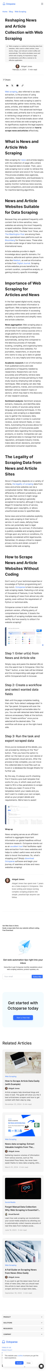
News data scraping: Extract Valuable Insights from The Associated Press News (19, 1147)
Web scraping (11, 92)
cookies (20, 1355)
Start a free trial (23, 1018)
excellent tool (16, 846)
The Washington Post (15, 234)
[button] (41, 1366)
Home (4, 11)
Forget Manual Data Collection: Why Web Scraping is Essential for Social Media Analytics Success (22, 1210)
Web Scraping (20, 11)
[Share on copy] (22, 85)
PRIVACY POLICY (7, 1350)
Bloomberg (10, 240)
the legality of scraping (22, 484)
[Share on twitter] (12, 85)
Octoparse (20, 587)
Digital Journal (23, 263)
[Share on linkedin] (7, 85)
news (23, 160)
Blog (11, 11)
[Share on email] (17, 85)
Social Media (10, 1202)
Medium (16, 260)
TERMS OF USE (6, 1347)
